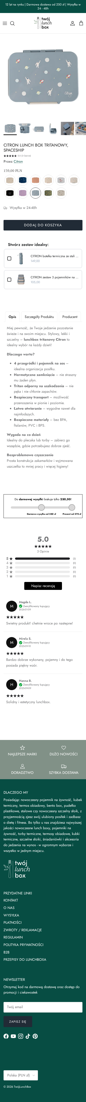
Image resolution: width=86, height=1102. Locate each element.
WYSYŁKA (11, 915)
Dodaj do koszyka (43, 225)
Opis (12, 316)
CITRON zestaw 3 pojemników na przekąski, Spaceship (55, 277)
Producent (69, 316)
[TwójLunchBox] (43, 23)
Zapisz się (17, 1021)
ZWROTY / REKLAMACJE (23, 930)
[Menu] (5, 23)
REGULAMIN (13, 937)
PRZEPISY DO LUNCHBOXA (25, 959)
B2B (6, 952)
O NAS (9, 907)
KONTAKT (11, 900)
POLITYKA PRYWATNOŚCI (23, 944)
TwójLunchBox (22, 1087)
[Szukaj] (14, 23)
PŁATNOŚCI (13, 922)
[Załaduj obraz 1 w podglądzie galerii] (43, 77)
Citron (18, 161)
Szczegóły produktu (39, 316)
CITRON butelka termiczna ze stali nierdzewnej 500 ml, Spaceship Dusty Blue (55, 256)
